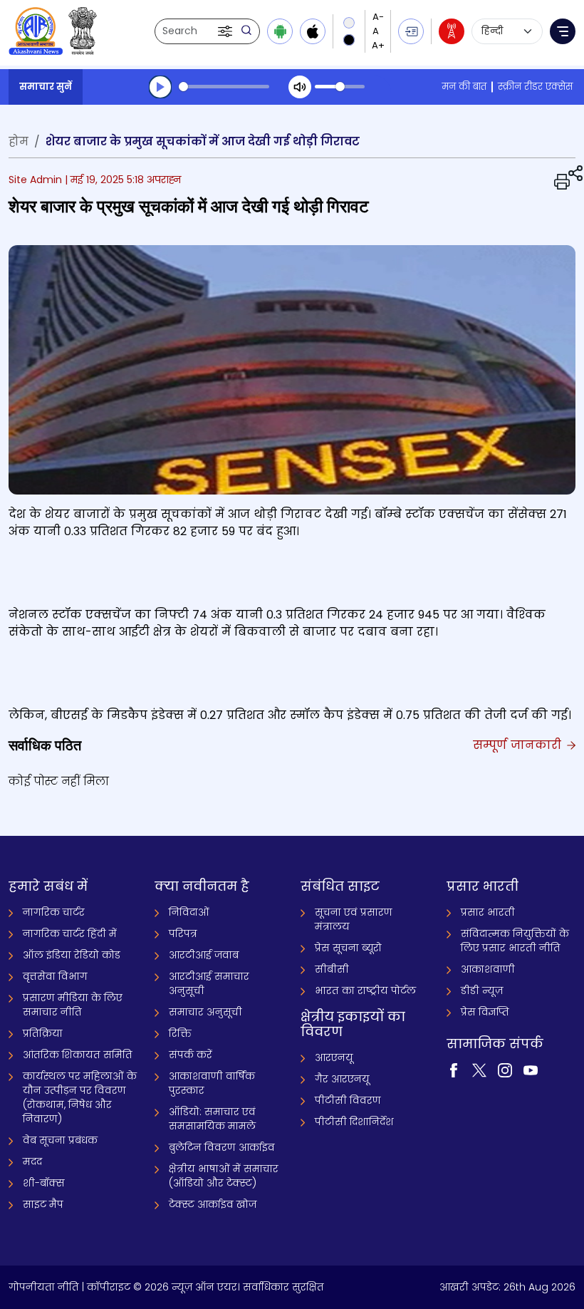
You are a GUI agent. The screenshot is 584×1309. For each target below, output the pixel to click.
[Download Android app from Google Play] (280, 31)
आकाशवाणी (488, 969)
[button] (226, 31)
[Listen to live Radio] (451, 31)
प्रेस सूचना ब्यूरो (348, 948)
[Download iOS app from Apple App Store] (312, 31)
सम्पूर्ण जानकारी (519, 745)
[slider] (224, 86)
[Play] (160, 87)
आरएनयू (334, 1057)
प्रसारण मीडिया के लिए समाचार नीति (72, 1004)
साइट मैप (43, 1204)
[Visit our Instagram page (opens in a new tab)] (505, 1069)
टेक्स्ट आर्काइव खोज (212, 1204)
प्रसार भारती (488, 912)
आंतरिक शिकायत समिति (77, 1054)
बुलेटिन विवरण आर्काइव (222, 1147)
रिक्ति (180, 1033)
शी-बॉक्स (44, 1183)
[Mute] (299, 87)
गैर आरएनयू (342, 1079)
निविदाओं (189, 912)
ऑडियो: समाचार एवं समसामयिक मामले (212, 1118)
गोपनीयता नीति (44, 1287)
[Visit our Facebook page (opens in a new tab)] (454, 1069)
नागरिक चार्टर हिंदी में (70, 933)
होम (18, 141)
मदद (32, 1161)
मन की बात (464, 86)
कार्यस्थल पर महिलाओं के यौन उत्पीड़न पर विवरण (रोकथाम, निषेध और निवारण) (80, 1097)
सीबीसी (332, 969)
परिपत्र (183, 933)
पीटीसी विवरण (348, 1100)
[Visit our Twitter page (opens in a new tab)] (479, 1069)
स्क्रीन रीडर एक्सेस (535, 86)
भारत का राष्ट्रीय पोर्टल (365, 990)
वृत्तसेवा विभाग (55, 976)
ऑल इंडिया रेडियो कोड (71, 955)
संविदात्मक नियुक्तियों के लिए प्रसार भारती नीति (515, 940)
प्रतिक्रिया (43, 1033)
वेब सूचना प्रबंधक (60, 1140)
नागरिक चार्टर (54, 912)
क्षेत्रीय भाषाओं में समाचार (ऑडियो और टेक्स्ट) (223, 1175)
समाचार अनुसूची (205, 1012)
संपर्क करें (190, 1054)
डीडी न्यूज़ (482, 990)
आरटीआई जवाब (204, 955)
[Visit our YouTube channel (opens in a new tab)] (530, 1069)
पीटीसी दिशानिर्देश (354, 1121)
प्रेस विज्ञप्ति (485, 1012)
